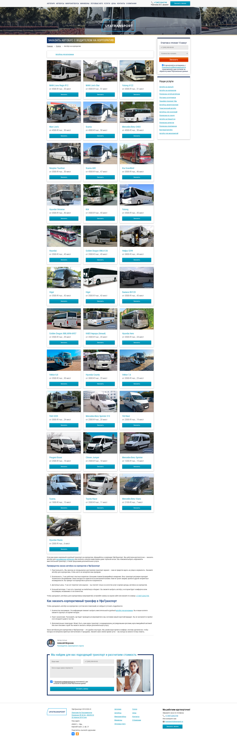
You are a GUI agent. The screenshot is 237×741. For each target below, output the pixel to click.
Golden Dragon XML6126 (97, 251)
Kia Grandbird (128, 168)
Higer (51, 292)
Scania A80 (91, 168)
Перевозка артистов (166, 123)
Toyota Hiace (91, 499)
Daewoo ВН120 (129, 292)
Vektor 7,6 (126, 375)
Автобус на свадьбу (166, 87)
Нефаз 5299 (127, 251)
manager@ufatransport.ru (174, 721)
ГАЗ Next (126, 416)
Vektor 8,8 (53, 375)
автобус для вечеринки (124, 610)
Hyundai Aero (128, 333)
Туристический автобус (167, 108)
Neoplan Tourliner (57, 168)
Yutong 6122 (127, 85)
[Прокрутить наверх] (8, 735)
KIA (87, 209)
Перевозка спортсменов (168, 126)
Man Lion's (54, 127)
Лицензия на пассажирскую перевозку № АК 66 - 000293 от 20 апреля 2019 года (83, 715)
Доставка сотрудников (167, 98)
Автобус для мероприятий (168, 133)
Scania (89, 127)
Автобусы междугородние (168, 105)
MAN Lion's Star (92, 85)
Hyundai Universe (57, 209)
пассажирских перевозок (65, 559)
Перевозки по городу (167, 115)
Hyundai (53, 251)
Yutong (125, 209)
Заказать (64, 94)
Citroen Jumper (92, 457)
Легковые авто (97, 3)
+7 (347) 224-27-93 (160, 2)
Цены (113, 3)
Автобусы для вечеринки (65, 54)
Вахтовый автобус (166, 130)
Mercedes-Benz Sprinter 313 (98, 416)
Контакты (121, 3)
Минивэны (84, 3)
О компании (131, 3)
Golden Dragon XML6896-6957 (62, 333)
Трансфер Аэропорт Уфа (168, 101)
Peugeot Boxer (55, 457)
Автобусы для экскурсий (168, 112)
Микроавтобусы (72, 3)
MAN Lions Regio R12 (58, 85)
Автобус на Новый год (167, 119)
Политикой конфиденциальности (174, 67)
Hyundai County (93, 375)
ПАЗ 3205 (53, 416)
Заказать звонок (180, 3)
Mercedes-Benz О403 (131, 127)
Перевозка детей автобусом (169, 94)
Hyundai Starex (56, 540)
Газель (52, 499)
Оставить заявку (82, 689)
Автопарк (51, 3)
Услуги (107, 3)
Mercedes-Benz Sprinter (132, 457)
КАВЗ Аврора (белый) (96, 333)
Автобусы (60, 3)
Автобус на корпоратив (167, 90)
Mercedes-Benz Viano (131, 499)
